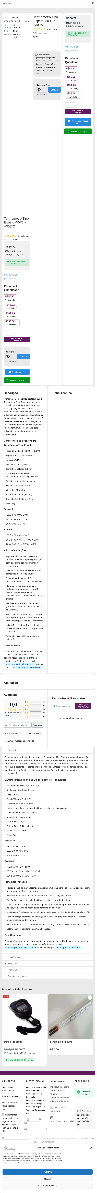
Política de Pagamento (35, 1107)
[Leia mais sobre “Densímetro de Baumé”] (90, 997)
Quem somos (7, 1087)
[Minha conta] (87, 3)
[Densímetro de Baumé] (70, 1016)
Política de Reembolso (35, 1100)
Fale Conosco (8, 1090)
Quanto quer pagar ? (19, 380)
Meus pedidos (8, 1106)
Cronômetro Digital (13, 1042)
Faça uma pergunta (83, 705)
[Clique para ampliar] (9, 18)
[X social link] (23, 18)
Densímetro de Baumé (61, 1042)
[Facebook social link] (20, 18)
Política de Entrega (34, 1103)
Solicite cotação (19, 372)
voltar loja (6, 3)
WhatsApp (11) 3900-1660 (28, 667)
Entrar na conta (9, 1102)
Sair (4, 1109)
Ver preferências (47, 1186)
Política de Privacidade (36, 1087)
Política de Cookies (34, 1091)
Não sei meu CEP (11, 361)
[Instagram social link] (26, 18)
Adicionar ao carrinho (17, 339)
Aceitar (48, 1172)
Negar (47, 1179)
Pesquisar (37, 725)
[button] (91, 1148)
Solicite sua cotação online (79, 122)
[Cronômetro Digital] (24, 1016)
